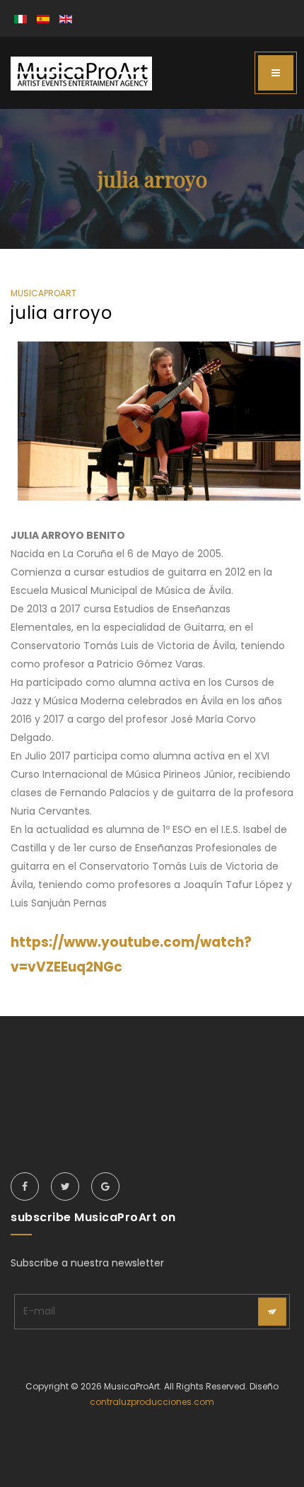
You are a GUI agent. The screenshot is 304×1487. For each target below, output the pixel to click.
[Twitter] (65, 1186)
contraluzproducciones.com (152, 1402)
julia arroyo (61, 313)
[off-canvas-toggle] (275, 73)
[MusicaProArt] (81, 74)
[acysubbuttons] (272, 1312)
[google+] (105, 1186)
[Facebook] (25, 1186)
